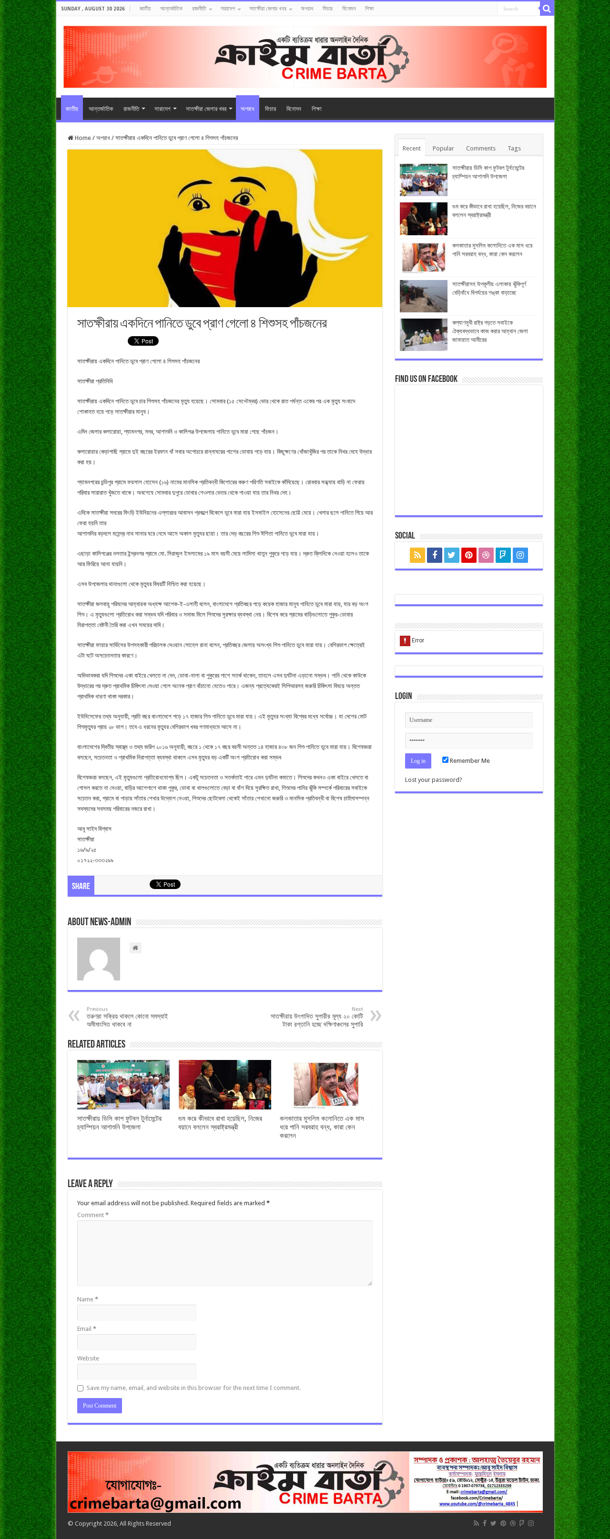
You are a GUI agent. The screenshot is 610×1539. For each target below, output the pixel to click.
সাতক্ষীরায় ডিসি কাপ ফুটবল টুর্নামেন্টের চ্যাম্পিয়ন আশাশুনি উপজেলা (119, 1122)
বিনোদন (349, 8)
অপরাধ (307, 8)
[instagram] (520, 555)
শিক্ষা (369, 8)
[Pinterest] (469, 555)
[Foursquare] (503, 555)
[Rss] (417, 555)
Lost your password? (433, 779)
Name (87, 1299)
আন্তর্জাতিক (171, 8)
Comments (481, 148)
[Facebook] (434, 555)
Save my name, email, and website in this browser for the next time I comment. (194, 1387)
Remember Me (469, 760)
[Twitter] (451, 555)
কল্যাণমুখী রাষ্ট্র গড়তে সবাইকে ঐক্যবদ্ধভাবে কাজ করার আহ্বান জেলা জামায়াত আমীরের (490, 331)
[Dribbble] (486, 555)
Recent (412, 148)
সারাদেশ (228, 8)
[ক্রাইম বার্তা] (305, 55)
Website (88, 1358)
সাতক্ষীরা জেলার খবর (267, 8)
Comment (93, 1215)
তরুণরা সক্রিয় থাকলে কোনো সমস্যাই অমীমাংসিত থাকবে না (127, 1017)
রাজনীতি (199, 8)
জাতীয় (145, 8)
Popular (443, 148)
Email (86, 1328)
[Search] (547, 8)
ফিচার (328, 8)
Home (82, 137)
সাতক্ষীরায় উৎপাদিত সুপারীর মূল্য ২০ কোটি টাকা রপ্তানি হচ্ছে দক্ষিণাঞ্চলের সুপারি (317, 1017)
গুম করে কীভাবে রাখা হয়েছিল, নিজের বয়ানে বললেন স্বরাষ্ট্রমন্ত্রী (220, 1122)
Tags (514, 148)
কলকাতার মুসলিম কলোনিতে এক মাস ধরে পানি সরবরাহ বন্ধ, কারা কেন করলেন (322, 1127)
